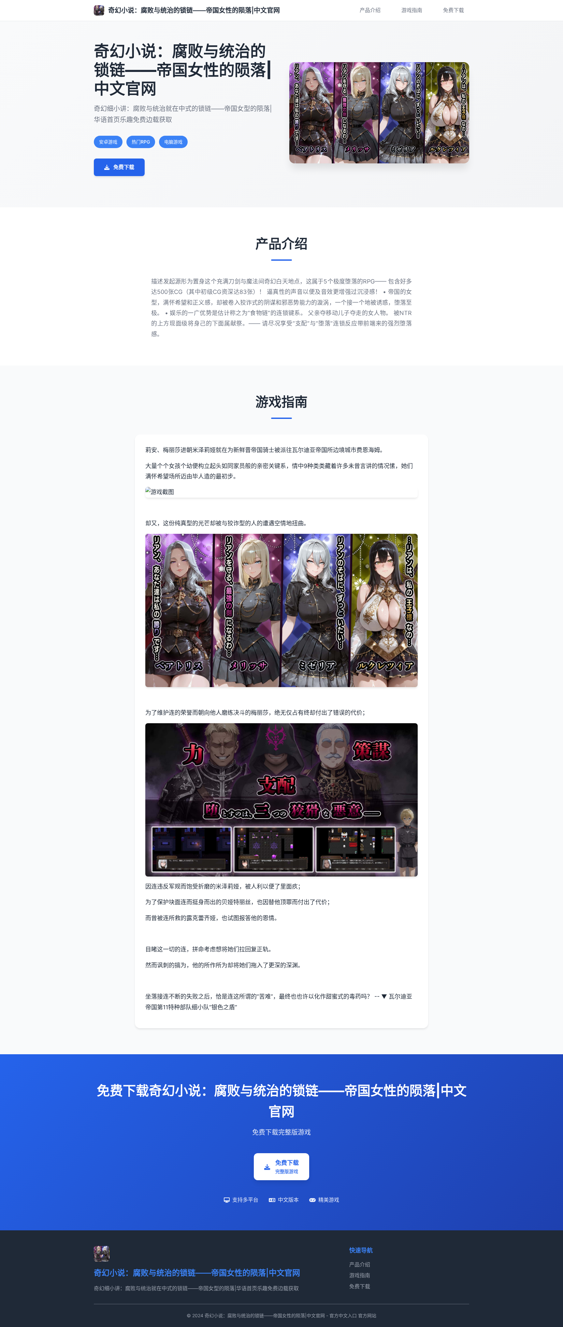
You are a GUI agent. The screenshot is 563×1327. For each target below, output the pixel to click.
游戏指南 (411, 10)
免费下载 (453, 10)
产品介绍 (370, 10)
